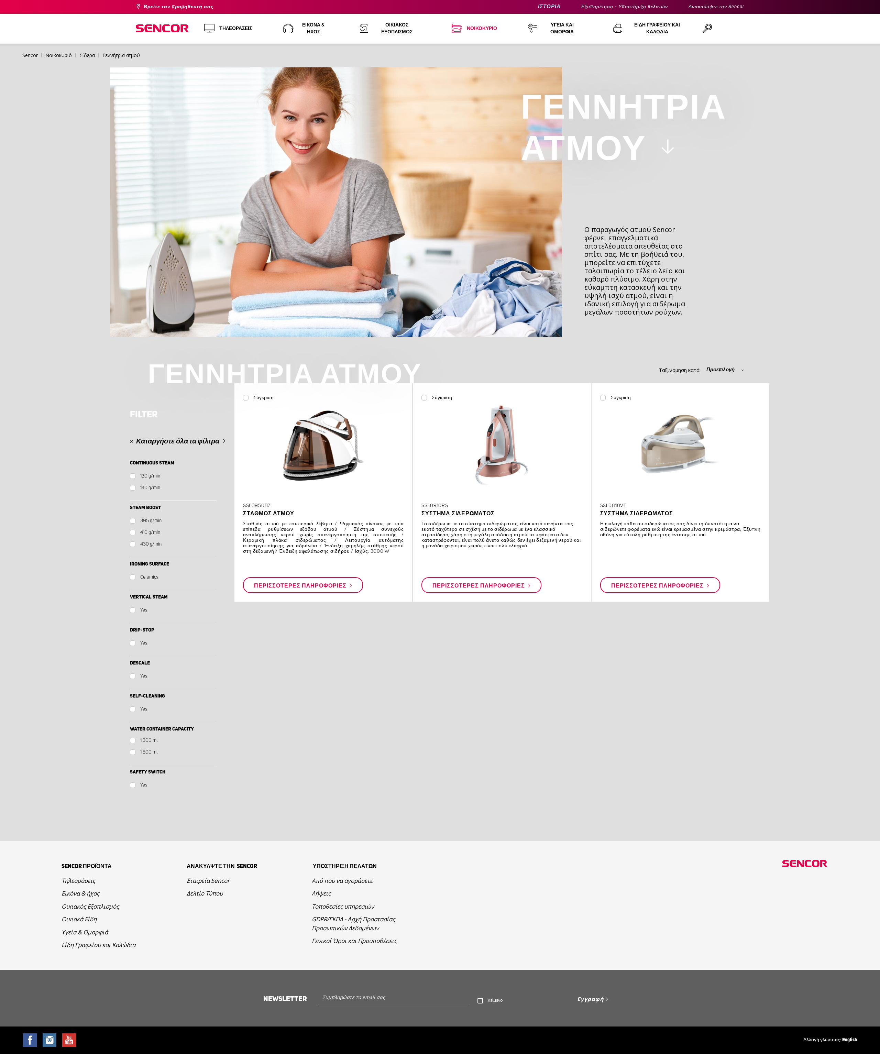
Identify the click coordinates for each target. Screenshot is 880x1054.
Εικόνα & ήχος (80, 893)
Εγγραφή (590, 999)
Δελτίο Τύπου (205, 893)
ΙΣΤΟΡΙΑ (549, 6)
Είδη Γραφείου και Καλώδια (98, 945)
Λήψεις (321, 893)
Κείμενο (495, 1000)
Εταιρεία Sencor (208, 881)
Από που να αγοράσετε (342, 881)
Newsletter (285, 999)
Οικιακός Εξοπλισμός (90, 906)
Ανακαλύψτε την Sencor (716, 6)
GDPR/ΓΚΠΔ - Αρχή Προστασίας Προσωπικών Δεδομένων (353, 923)
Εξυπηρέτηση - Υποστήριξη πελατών (624, 6)
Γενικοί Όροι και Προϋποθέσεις (354, 941)
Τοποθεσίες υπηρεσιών (343, 906)
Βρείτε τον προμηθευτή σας (178, 6)
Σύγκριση (263, 397)
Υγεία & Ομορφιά (85, 932)
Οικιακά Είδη (79, 919)
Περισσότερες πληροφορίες (301, 585)
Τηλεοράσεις (78, 881)
